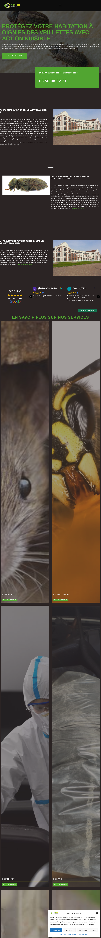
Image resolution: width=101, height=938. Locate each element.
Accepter (56, 930)
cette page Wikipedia (77, 208)
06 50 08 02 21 (53, 81)
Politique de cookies (65, 934)
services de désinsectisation (25, 264)
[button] (97, 913)
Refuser (69, 930)
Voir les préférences (87, 930)
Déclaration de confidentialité (79, 934)
